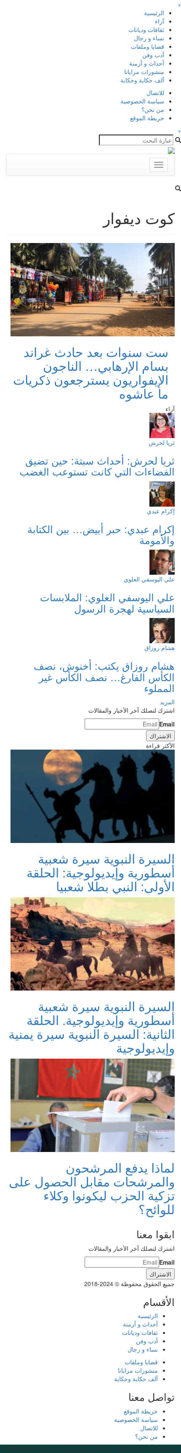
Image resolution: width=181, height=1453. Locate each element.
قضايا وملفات (147, 46)
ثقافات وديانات (146, 29)
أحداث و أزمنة (146, 63)
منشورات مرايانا (144, 71)
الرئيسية (154, 12)
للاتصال (155, 92)
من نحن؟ (152, 109)
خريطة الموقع (147, 118)
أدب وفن (153, 54)
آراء (159, 21)
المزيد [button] (167, 701)
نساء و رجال (149, 38)
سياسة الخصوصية (142, 101)
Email (167, 724)
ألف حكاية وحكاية (142, 80)
